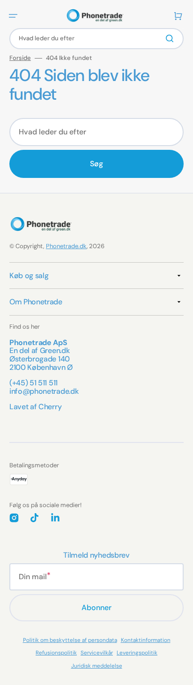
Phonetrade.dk (66, 246)
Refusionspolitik (56, 652)
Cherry (49, 407)
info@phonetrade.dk (43, 391)
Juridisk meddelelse (96, 666)
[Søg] (171, 38)
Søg (96, 164)
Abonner (96, 607)
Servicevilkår (97, 652)
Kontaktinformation (146, 640)
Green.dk (54, 350)
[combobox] (96, 38)
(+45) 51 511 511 (33, 383)
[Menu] (13, 16)
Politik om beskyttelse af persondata (70, 640)
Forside (20, 58)
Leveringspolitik (137, 652)
